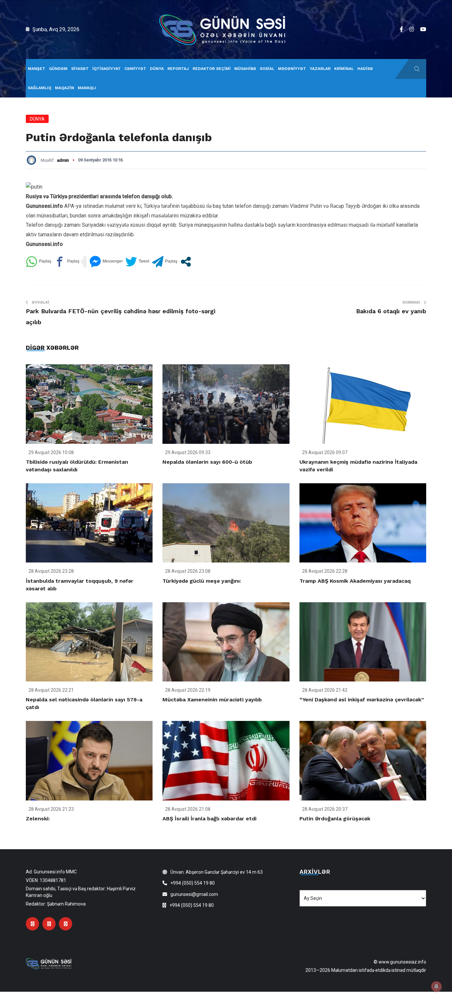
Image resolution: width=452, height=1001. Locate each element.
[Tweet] (137, 261)
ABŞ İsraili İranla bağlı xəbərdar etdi (209, 818)
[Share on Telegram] (164, 261)
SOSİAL (267, 68)
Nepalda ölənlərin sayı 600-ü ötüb (207, 462)
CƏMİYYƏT (135, 68)
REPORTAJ (178, 68)
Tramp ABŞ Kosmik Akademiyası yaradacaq (355, 581)
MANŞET (36, 68)
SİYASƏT (80, 68)
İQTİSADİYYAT (106, 68)
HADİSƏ (365, 68)
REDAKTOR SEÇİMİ (212, 68)
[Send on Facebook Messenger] (106, 261)
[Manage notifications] (436, 986)
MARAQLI (87, 88)
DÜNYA (157, 68)
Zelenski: (38, 818)
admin (63, 160)
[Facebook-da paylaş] (66, 261)
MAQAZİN (64, 88)
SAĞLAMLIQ (39, 88)
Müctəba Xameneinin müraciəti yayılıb (212, 699)
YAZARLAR (320, 68)
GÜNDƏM (58, 68)
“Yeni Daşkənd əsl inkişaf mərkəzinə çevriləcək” (361, 699)
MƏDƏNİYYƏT (292, 68)
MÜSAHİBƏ (245, 68)
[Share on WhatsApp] (38, 261)
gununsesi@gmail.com (194, 894)
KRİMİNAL (344, 68)
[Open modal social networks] (186, 261)
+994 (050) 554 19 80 (192, 883)
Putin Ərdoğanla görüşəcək (334, 818)
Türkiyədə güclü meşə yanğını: (201, 581)
